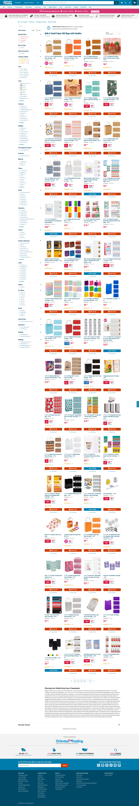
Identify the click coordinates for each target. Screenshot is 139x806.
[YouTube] (115, 765)
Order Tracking (41, 779)
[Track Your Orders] (122, 2)
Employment (58, 779)
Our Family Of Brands (60, 787)
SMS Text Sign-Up (22, 789)
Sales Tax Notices (42, 791)
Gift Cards (20, 783)
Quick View (54, 75)
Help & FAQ (40, 777)
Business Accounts (22, 779)
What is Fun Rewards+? (23, 791)
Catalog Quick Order (22, 775)
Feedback (137, 404)
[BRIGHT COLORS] (48, 655)
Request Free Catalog (23, 781)
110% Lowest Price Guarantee (61, 783)
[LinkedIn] (102, 765)
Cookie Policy (79, 787)
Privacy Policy (79, 775)
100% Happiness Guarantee (61, 785)
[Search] (116, 2)
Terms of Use (79, 777)
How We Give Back (59, 777)
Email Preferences (42, 797)
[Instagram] (119, 765)
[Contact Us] (126, 2)
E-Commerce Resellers (81, 785)
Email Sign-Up (21, 787)
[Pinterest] (106, 765)
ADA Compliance (41, 795)
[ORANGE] (57, 655)
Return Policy (41, 783)
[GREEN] (53, 655)
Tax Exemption (41, 793)
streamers (55, 690)
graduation (77, 696)
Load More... (22, 100)
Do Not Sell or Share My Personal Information (86, 783)
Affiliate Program (59, 781)
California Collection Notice (82, 779)
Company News (58, 789)
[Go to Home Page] (18, 22)
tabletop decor (73, 701)
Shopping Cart (41, 787)
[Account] (130, 2)
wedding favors (82, 692)
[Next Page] (93, 681)
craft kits (109, 697)
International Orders (42, 789)
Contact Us (40, 775)
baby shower (88, 699)
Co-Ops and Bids (22, 777)
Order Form (40, 781)
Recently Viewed (24, 725)
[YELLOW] (50, 655)
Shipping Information (42, 785)
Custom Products (108, 775)
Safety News (79, 781)
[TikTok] (111, 765)
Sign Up (65, 765)
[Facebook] (98, 765)
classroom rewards (69, 692)
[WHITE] (55, 655)
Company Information (60, 775)
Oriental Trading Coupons (24, 785)
